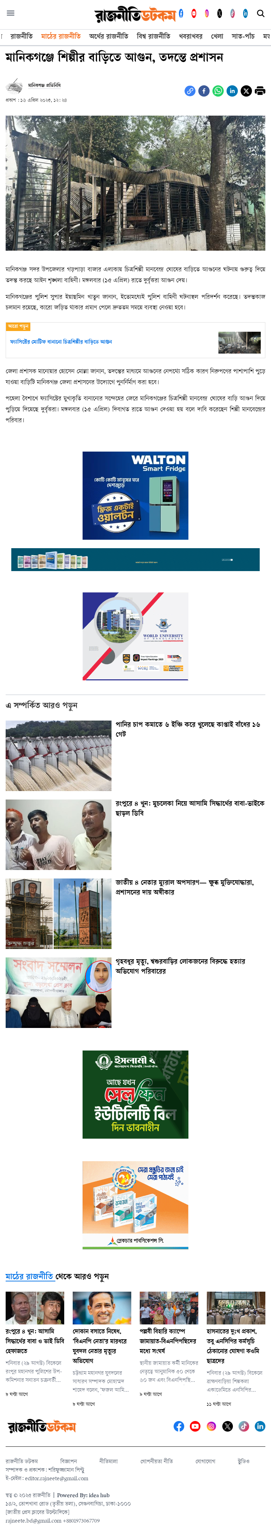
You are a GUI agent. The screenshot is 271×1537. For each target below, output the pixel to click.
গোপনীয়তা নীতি (156, 1462)
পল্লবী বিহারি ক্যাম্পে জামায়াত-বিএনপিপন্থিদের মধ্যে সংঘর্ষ (168, 1342)
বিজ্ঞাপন (68, 1462)
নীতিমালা (109, 1462)
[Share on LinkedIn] (232, 91)
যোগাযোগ (205, 1462)
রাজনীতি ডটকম (22, 1462)
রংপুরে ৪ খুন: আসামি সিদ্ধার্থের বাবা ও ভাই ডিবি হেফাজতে (35, 1342)
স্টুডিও (243, 1462)
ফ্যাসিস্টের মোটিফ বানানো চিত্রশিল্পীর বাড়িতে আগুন (61, 342)
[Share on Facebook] (204, 91)
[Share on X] (246, 91)
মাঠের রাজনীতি (29, 1277)
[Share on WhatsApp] (218, 91)
